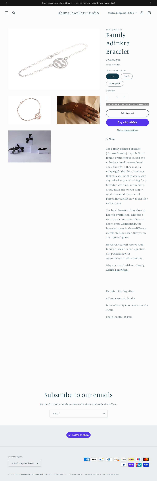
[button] (6, 12)
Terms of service (92, 474)
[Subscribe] (103, 413)
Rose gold (114, 83)
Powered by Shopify (43, 474)
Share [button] (112, 139)
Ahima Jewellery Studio (24, 474)
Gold (126, 76)
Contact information (111, 474)
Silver (112, 76)
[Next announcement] (150, 3)
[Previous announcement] (6, 3)
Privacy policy (76, 474)
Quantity (110, 90)
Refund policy (61, 474)
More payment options (127, 130)
